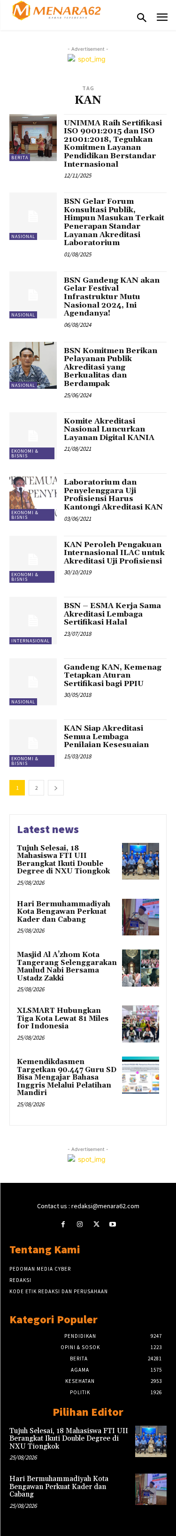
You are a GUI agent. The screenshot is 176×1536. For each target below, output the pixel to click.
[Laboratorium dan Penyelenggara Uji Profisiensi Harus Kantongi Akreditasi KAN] (33, 497)
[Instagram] (79, 1224)
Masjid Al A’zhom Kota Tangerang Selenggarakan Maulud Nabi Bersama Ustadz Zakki (67, 966)
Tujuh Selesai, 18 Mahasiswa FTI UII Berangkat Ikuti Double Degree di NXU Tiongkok (63, 860)
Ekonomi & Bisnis (24, 453)
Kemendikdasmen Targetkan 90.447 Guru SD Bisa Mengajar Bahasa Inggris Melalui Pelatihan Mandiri (66, 1077)
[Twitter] (96, 1224)
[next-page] (56, 787)
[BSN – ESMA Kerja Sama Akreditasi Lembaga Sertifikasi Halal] (33, 620)
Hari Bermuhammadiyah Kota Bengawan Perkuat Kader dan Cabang (63, 912)
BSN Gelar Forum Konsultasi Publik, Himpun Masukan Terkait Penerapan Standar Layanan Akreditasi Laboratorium (114, 222)
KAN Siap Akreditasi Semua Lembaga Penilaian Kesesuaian (106, 736)
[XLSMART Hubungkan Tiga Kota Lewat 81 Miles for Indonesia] (140, 1023)
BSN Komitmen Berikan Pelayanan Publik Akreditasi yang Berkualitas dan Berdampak (110, 367)
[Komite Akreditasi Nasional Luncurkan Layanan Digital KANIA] (33, 436)
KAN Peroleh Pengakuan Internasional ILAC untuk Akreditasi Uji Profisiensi (114, 553)
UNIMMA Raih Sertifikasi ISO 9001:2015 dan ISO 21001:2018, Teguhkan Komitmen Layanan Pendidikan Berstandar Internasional (113, 143)
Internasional (30, 641)
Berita (19, 157)
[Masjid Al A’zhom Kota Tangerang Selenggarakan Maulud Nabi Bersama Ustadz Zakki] (140, 968)
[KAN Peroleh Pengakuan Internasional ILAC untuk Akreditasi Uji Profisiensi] (33, 559)
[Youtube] (113, 1224)
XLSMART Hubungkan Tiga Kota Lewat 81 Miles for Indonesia (62, 1018)
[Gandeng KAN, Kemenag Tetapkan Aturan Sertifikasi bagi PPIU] (33, 682)
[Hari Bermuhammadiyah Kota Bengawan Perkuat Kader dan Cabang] (140, 917)
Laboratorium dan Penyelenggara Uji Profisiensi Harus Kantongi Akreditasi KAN (113, 495)
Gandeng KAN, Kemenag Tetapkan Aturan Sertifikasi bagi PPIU (112, 675)
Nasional (23, 236)
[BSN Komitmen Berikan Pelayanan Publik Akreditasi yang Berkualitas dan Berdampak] (33, 365)
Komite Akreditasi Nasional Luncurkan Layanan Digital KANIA (109, 429)
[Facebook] (63, 1224)
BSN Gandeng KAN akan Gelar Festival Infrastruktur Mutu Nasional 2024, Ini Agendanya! (112, 297)
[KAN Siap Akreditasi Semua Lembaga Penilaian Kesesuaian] (33, 743)
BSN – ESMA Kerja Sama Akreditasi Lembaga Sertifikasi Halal (112, 614)
